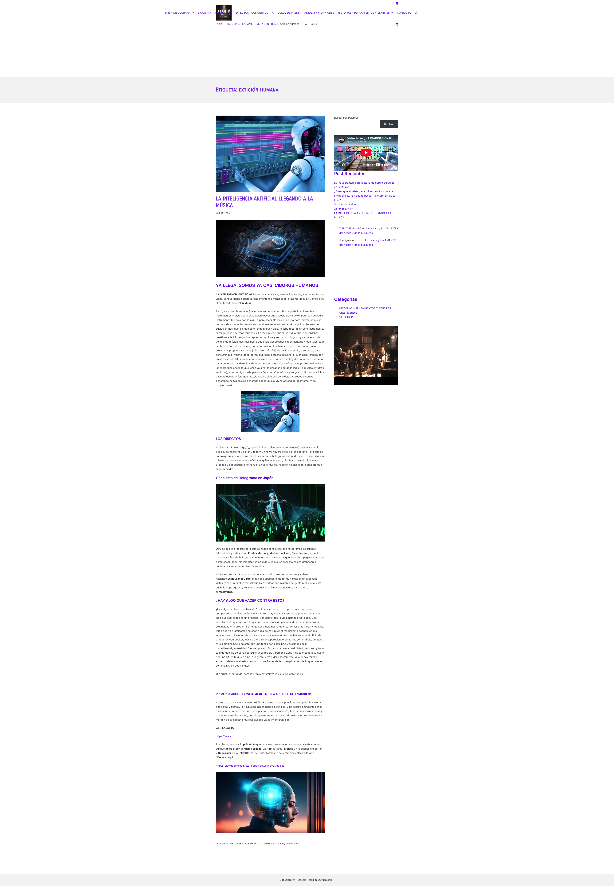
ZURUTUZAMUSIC (350, 228)
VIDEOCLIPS (346, 317)
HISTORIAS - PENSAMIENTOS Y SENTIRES (252, 843)
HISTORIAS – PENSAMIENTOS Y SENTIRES (365, 308)
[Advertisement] (307, 52)
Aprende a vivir (343, 208)
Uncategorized (348, 312)
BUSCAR (389, 123)
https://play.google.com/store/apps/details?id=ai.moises (250, 765)
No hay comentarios (288, 843)
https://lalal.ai (224, 736)
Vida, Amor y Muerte (346, 204)
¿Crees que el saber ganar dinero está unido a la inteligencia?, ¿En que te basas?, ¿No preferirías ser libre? (365, 196)
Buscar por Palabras (346, 117)
